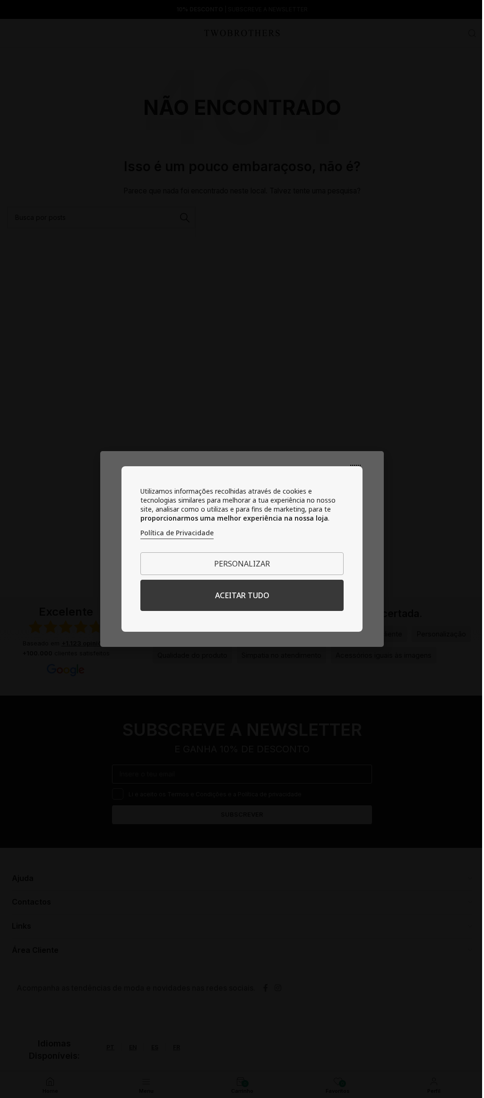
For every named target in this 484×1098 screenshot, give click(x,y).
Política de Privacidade (177, 532)
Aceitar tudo (242, 595)
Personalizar (242, 563)
